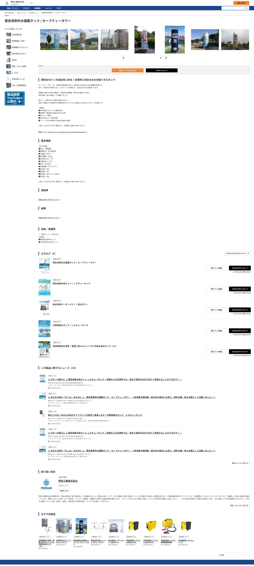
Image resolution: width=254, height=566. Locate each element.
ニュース (48, 8)
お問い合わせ (241, 3)
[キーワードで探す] (246, 8)
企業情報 (37, 8)
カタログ (26, 8)
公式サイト (16, 4)
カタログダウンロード (240, 268)
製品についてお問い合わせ (127, 70)
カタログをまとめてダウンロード (236, 253)
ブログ (58, 8)
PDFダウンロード (161, 70)
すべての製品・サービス (13, 28)
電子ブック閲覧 (216, 268)
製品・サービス (12, 8)
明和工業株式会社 (67, 481)
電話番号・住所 (64, 491)
